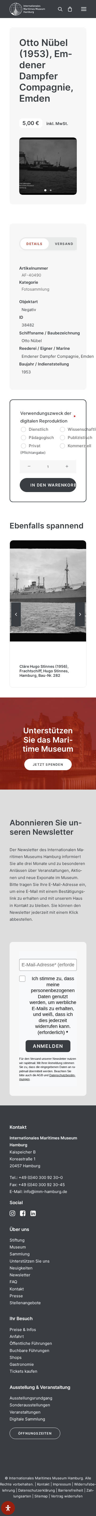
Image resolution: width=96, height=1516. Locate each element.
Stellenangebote (25, 1302)
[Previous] (16, 626)
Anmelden (48, 1046)
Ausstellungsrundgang (31, 1398)
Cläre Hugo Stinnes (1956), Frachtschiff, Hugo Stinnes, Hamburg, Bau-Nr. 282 (44, 671)
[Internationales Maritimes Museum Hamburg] (36, 9)
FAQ (13, 1281)
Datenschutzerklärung (36, 1490)
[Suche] (58, 9)
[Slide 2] (50, 190)
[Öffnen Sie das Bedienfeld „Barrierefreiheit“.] (8, 1508)
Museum (18, 1247)
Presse (16, 1295)
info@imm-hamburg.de (45, 1191)
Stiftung (17, 1240)
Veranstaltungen (25, 1412)
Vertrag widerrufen (67, 1496)
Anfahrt (17, 1336)
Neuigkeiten (21, 1267)
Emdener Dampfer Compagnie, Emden (58, 356)
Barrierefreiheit (70, 1490)
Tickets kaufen (23, 1371)
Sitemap (41, 1496)
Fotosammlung (35, 289)
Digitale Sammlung (27, 1419)
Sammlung (20, 1253)
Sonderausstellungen (30, 1404)
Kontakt (17, 1288)
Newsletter (20, 1274)
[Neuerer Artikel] (80, 626)
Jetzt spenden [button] (48, 764)
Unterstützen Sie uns (30, 1261)
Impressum (62, 1484)
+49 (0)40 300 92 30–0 (41, 1177)
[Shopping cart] (67, 9)
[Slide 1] (45, 190)
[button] (83, 9)
